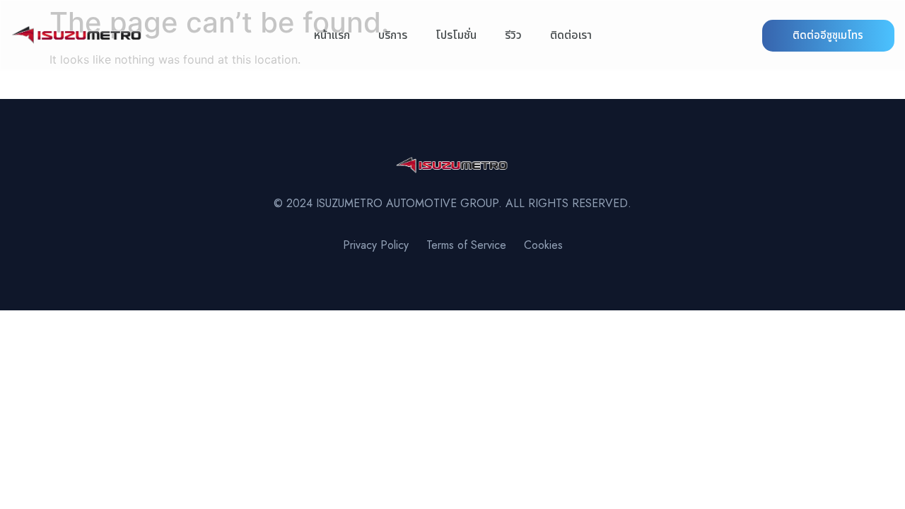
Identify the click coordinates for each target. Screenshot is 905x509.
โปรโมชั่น (456, 35)
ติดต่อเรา (571, 35)
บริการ (392, 35)
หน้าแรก (332, 35)
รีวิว (513, 35)
